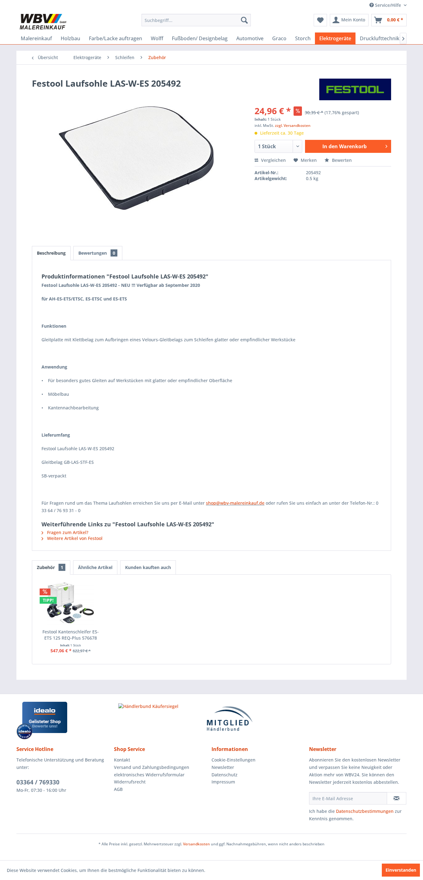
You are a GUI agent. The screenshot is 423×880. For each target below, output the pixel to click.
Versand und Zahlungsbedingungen (151, 767)
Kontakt (122, 760)
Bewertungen (96, 253)
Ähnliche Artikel (95, 567)
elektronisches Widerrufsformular (149, 775)
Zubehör (50, 567)
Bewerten (341, 160)
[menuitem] (196, 20)
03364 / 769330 (37, 782)
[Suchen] (244, 20)
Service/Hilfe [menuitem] (388, 5)
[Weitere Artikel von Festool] (355, 89)
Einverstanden (401, 870)
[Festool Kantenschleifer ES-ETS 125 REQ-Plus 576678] (70, 604)
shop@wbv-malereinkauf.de (235, 503)
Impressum (223, 782)
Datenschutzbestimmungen (365, 811)
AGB (118, 789)
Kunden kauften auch (148, 567)
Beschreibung (51, 253)
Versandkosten (196, 844)
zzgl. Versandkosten (293, 125)
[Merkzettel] (320, 20)
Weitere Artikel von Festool (74, 538)
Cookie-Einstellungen (233, 760)
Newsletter (223, 767)
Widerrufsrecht (130, 782)
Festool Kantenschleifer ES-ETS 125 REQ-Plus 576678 (70, 635)
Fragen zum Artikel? (67, 532)
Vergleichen (273, 160)
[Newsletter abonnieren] (396, 798)
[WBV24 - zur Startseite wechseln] (43, 21)
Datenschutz (225, 775)
